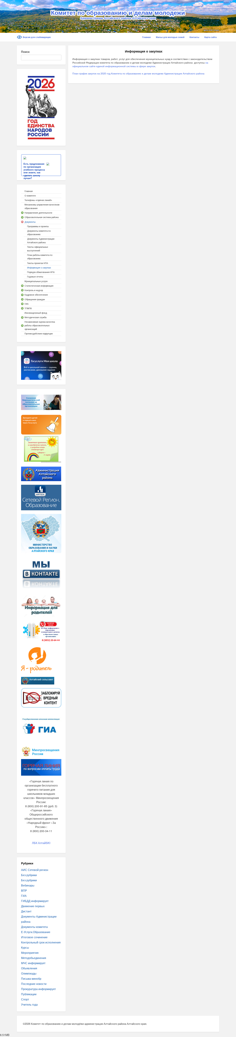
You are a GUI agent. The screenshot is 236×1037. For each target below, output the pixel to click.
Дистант (26, 911)
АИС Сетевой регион (34, 870)
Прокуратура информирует (38, 989)
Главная (146, 37)
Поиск (25, 52)
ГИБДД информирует (35, 901)
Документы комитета (34, 927)
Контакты (194, 37)
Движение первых (33, 906)
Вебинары (27, 885)
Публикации (28, 994)
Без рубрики (29, 875)
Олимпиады (28, 973)
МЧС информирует (33, 963)
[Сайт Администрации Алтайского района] (41, 473)
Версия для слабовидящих (37, 37)
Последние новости (33, 984)
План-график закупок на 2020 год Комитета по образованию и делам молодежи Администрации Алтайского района (138, 73)
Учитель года (29, 1004)
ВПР (24, 891)
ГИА (24, 896)
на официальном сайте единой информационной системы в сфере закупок (140, 64)
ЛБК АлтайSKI (41, 843)
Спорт (25, 999)
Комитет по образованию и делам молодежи (118, 12)
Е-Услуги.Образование (35, 932)
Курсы (25, 947)
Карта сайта (210, 37)
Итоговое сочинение (34, 937)
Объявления (29, 968)
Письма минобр (31, 979)
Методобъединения (33, 958)
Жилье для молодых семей (170, 37)
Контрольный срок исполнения (41, 942)
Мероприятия (30, 953)
